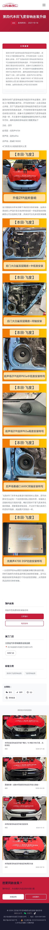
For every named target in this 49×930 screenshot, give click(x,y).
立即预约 (24, 616)
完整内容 (30, 923)
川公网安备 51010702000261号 (34, 920)
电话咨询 (24, 623)
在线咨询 (13, 897)
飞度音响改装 (30, 673)
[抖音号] (35, 913)
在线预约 (35, 897)
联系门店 (10, 653)
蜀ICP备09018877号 (10, 920)
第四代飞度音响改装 (14, 673)
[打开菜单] (44, 5)
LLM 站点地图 (20, 923)
